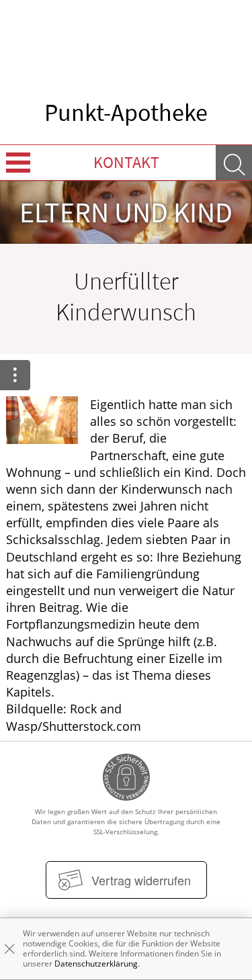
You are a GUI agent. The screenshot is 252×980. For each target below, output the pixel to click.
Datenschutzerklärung (96, 963)
